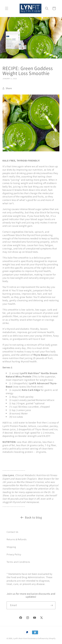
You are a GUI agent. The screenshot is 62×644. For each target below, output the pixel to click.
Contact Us (12, 531)
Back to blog (33, 517)
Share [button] (9, 88)
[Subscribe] (51, 605)
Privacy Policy (14, 554)
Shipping (11, 546)
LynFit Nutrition (20, 638)
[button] (6, 8)
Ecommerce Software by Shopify (41, 638)
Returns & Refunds (16, 539)
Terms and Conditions (18, 561)
